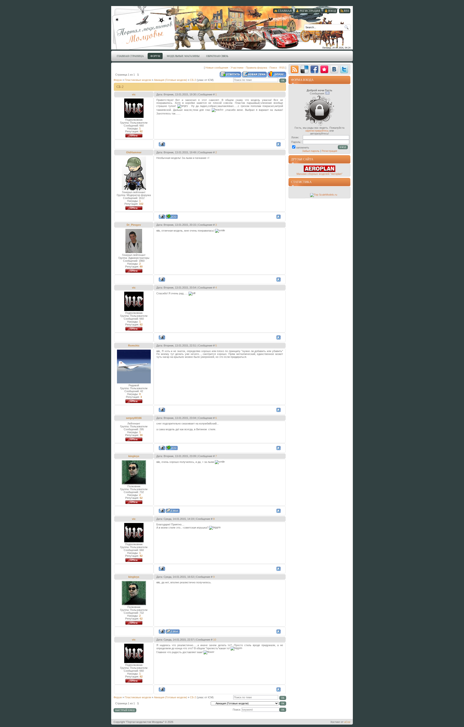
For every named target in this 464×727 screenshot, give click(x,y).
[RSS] (294, 69)
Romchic (133, 345)
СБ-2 (193, 79)
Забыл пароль (310, 150)
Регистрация (329, 150)
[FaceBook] (314, 69)
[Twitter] (344, 69)
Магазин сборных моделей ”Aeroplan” (319, 173)
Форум (118, 79)
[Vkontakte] (334, 69)
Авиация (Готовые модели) (170, 79)
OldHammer (133, 152)
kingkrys (133, 456)
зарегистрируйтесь (317, 130)
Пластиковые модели (138, 79)
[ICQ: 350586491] (172, 447)
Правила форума (256, 67)
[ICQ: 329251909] (172, 216)
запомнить (302, 147)
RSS (282, 67)
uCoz (347, 721)
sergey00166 (134, 417)
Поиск (273, 67)
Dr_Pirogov (134, 224)
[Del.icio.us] (304, 69)
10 (214, 639)
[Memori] (324, 69)
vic (134, 94)
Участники (237, 67)
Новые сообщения (216, 67)
